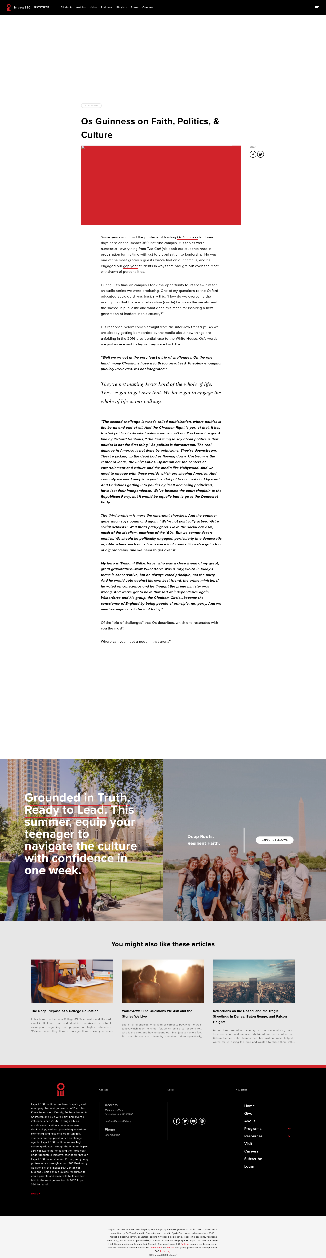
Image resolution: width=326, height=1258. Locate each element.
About (249, 1121)
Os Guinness (187, 237)
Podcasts (107, 7)
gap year (130, 266)
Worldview (91, 105)
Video (93, 7)
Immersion (156, 1247)
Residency (165, 1251)
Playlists (121, 7)
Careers (251, 1151)
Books (135, 7)
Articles (81, 7)
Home (249, 1106)
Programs (253, 1128)
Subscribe (253, 1159)
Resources (253, 1136)
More (35, 1193)
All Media (66, 7)
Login (249, 1166)
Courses (147, 7)
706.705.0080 (112, 1135)
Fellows (185, 1244)
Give (248, 1113)
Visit (248, 1144)
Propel (170, 1247)
